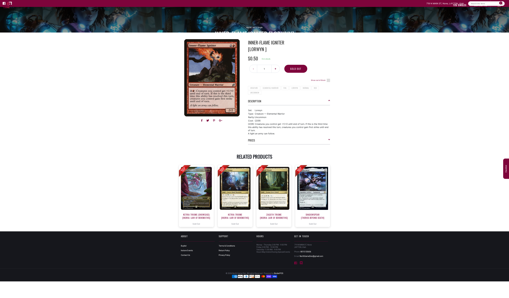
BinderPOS (278, 273)
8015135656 (305, 252)
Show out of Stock (318, 80)
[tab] (289, 102)
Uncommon (254, 92)
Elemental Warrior (270, 87)
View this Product (197, 196)
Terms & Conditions (227, 246)
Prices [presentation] (251, 140)
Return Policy (224, 250)
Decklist (506, 168)
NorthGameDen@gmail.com (311, 256)
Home (248, 27)
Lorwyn (294, 87)
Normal (306, 87)
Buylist (184, 246)
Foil (285, 87)
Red (315, 87)
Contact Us (185, 255)
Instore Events (187, 250)
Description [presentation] (254, 101)
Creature (254, 87)
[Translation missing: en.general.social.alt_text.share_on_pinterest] (214, 120)
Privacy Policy (224, 255)
